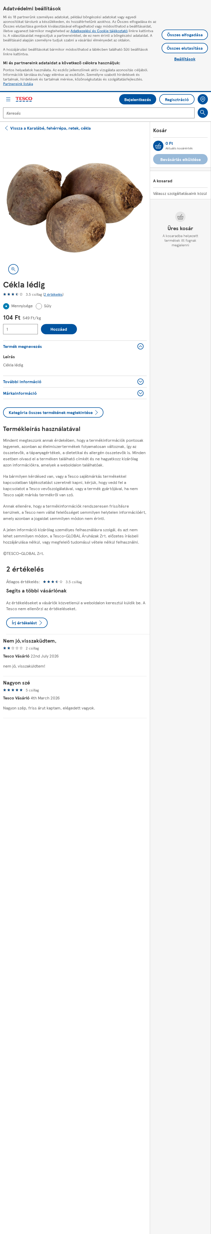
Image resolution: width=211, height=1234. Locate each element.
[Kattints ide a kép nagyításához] (13, 269)
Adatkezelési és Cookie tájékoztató (99, 30)
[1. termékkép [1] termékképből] (75, 208)
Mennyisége (22, 305)
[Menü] (8, 99)
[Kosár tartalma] (158, 146)
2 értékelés (53, 294)
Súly (47, 305)
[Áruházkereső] (203, 99)
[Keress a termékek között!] (203, 112)
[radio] (6, 306)
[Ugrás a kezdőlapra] (24, 99)
